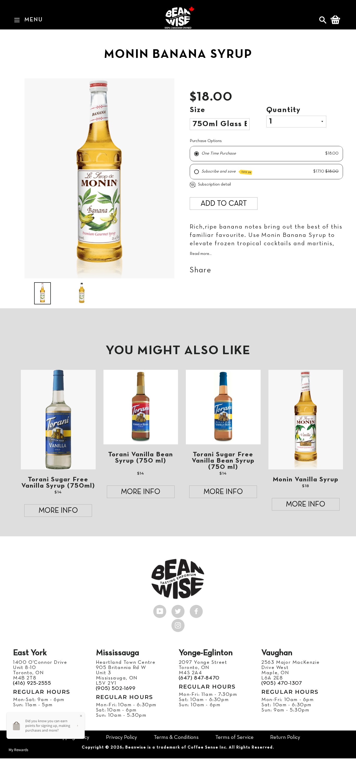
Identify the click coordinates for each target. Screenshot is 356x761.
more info (58, 510)
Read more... (201, 254)
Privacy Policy (121, 737)
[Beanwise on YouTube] (159, 610)
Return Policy (285, 737)
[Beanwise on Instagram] (178, 624)
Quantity (283, 110)
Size (197, 110)
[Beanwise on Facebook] (196, 610)
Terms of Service (234, 737)
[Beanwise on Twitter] (178, 610)
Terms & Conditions (176, 737)
